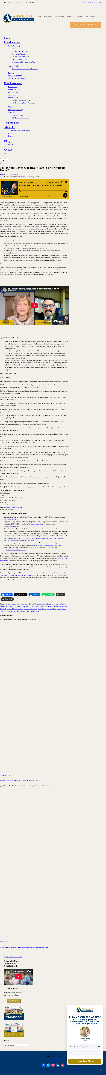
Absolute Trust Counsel (54, 606)
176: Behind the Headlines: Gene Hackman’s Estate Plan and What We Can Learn (24, 947)
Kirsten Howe (14, 174)
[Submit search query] (1, 158)
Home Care (24, 604)
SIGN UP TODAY (13, 1000)
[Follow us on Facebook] (2, 161)
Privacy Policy (73, 1070)
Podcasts (9, 606)
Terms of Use (63, 1070)
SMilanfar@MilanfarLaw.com (13, 507)
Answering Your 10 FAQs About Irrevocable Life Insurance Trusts (19, 780)
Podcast (2, 611)
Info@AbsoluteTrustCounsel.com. (16, 550)
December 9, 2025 (5, 775)
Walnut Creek (35, 611)
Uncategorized (37, 606)
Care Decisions (13, 604)
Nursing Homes (61, 609)
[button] (98, 17)
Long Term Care (53, 604)
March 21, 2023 (4, 174)
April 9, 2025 (4, 942)
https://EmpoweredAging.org (12, 526)
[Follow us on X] (0, 161)
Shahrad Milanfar (10, 611)
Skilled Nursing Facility (22, 606)
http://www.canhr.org (10, 519)
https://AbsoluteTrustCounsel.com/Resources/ (47, 545)
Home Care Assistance (37, 604)
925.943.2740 (53, 1060)
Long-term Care (51, 609)
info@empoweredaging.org (35, 524)
